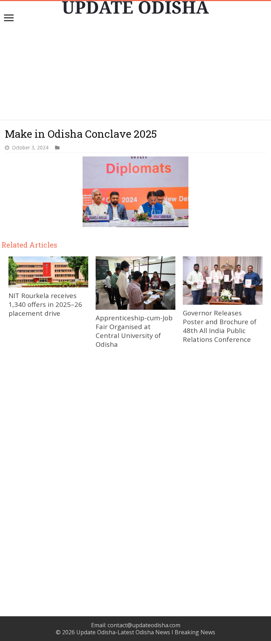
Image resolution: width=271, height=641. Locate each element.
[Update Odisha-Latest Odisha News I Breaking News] (135, 7)
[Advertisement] (135, 70)
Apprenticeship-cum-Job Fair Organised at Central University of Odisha (134, 331)
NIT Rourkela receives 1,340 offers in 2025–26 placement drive (45, 304)
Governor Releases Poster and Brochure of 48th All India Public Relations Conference (220, 326)
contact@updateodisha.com (144, 625)
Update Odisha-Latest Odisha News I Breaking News (145, 632)
